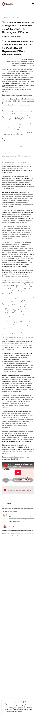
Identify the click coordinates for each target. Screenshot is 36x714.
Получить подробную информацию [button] (19, 490)
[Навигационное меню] (33, 4)
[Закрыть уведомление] (35, 701)
